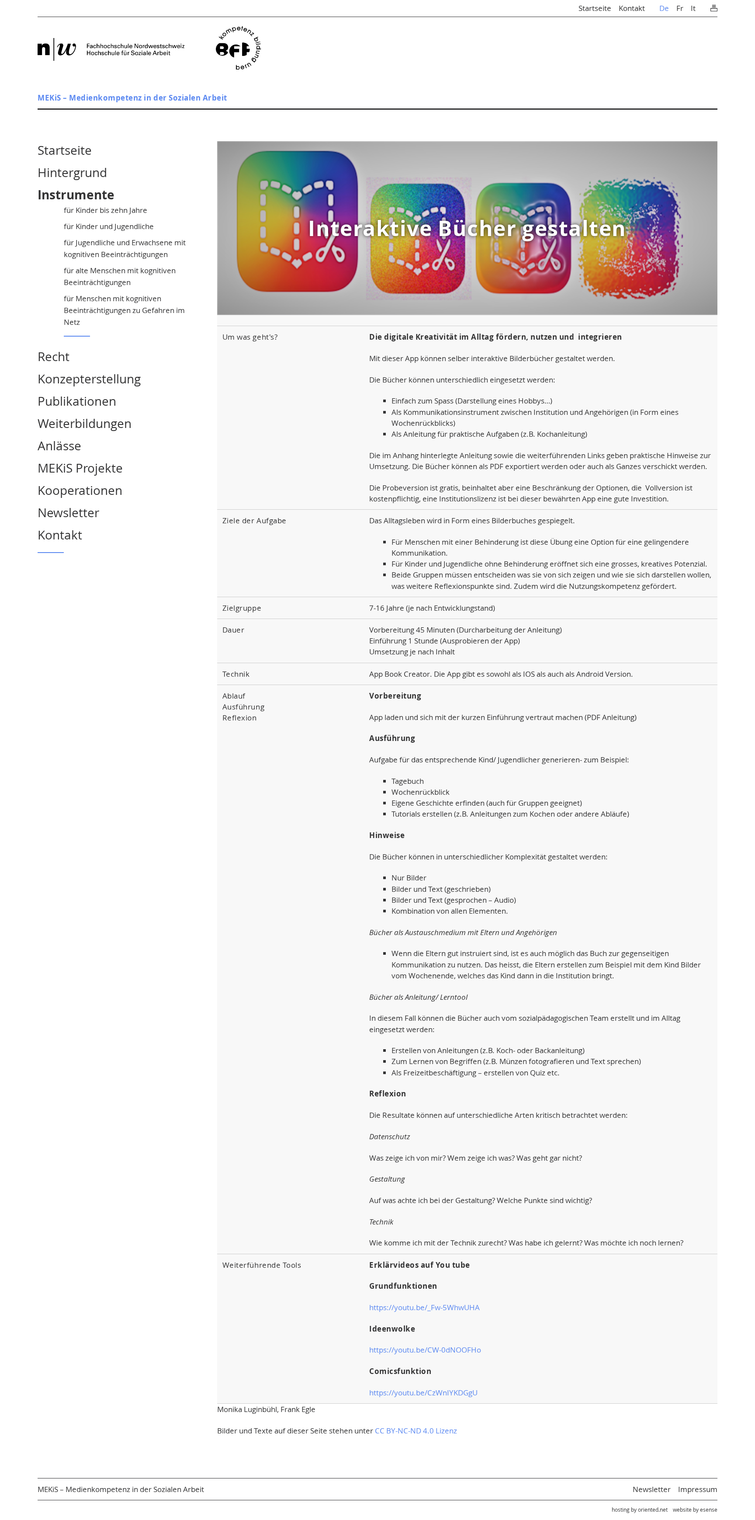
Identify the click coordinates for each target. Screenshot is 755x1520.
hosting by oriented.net (640, 1509)
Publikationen (77, 401)
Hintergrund (72, 172)
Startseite (594, 8)
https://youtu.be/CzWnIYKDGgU (423, 1393)
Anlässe (59, 446)
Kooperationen (80, 490)
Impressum (697, 1489)
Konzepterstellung (89, 379)
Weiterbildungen (85, 423)
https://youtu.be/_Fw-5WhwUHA (424, 1307)
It (693, 8)
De (664, 8)
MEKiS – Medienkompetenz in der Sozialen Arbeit (132, 98)
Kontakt (632, 8)
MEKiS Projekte (80, 468)
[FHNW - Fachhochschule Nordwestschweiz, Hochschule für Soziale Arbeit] (111, 49)
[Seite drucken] (713, 5)
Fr (679, 8)
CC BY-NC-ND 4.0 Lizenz (416, 1431)
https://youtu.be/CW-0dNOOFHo (425, 1350)
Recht (53, 356)
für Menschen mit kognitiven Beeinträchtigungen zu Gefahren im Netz (124, 310)
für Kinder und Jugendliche (109, 226)
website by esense (695, 1509)
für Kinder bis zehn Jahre (105, 210)
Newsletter (68, 512)
